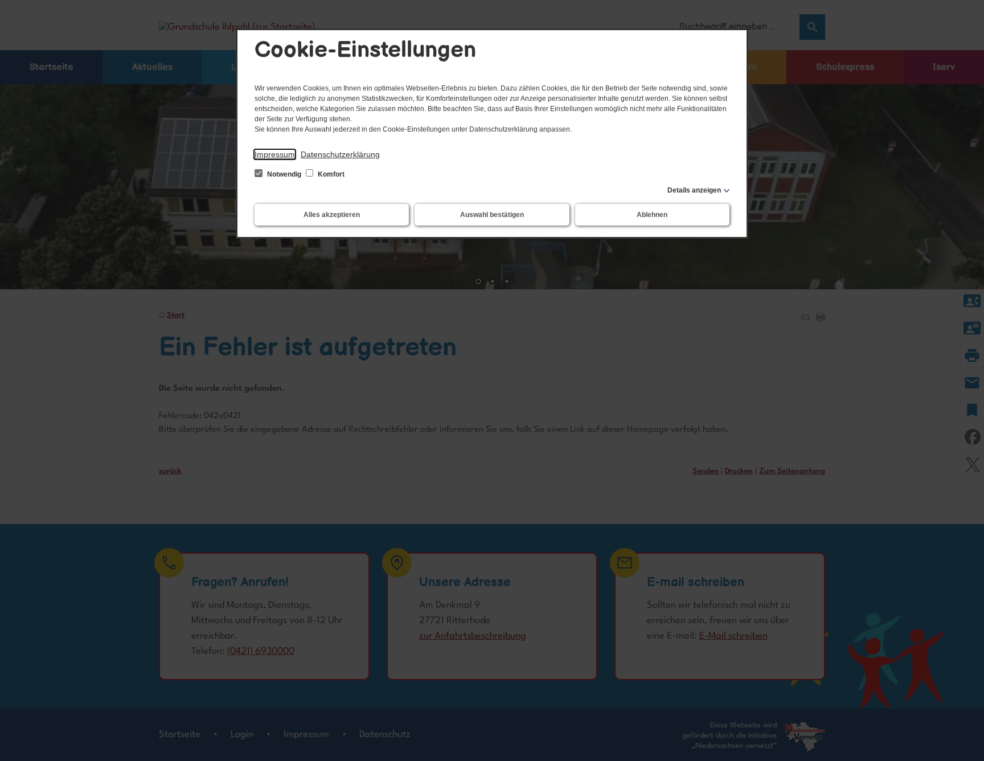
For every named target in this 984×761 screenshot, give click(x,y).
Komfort (330, 174)
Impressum (275, 154)
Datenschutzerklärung (340, 154)
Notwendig (284, 174)
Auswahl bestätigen (492, 215)
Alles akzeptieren (332, 215)
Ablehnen (652, 215)
